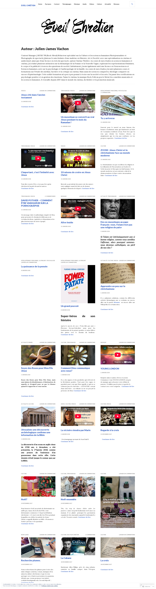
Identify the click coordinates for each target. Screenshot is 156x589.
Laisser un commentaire (47, 90)
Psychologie (122, 90)
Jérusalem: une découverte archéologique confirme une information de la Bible (35, 432)
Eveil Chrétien (28, 5)
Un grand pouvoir (70, 306)
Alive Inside (67, 222)
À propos (48, 4)
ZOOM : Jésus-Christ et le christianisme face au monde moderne (115, 153)
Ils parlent (42, 260)
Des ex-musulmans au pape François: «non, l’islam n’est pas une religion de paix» (116, 225)
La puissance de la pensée (34, 266)
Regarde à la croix (110, 430)
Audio (85, 4)
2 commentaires (50, 196)
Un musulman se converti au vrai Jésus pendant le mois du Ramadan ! (77, 120)
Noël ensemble (68, 499)
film (68, 534)
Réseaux (116, 4)
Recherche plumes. (31, 560)
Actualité (108, 4)
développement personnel (109, 90)
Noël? (24, 499)
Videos (91, 4)
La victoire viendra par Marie (76, 430)
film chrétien (74, 534)
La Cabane (66, 558)
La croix (105, 560)
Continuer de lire (27, 107)
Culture (99, 4)
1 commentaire (105, 92)
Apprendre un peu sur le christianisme (113, 287)
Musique (77, 4)
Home (40, 4)
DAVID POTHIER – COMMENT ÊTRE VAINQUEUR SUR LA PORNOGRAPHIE (37, 203)
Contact (56, 4)
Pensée (30, 342)
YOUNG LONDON (110, 368)
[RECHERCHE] (132, 4)
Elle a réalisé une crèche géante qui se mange (115, 500)
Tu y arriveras (108, 118)
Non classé (25, 534)
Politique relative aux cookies (49, 585)
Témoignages (66, 4)
